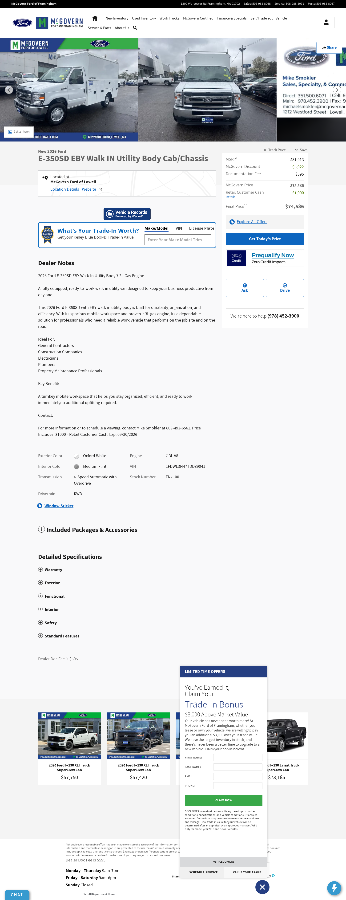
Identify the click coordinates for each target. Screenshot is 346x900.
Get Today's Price (265, 239)
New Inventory (117, 18)
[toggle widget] (334, 888)
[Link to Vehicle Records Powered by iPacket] (127, 214)
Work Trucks (169, 18)
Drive (285, 290)
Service (99, 28)
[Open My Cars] (325, 22)
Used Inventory (144, 18)
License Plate (201, 228)
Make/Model (157, 228)
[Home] (22, 22)
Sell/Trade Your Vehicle (268, 18)
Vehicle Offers (223, 862)
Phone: (190, 786)
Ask (244, 290)
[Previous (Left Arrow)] (9, 90)
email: (189, 776)
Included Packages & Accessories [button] (91, 530)
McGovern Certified (198, 18)
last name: (193, 767)
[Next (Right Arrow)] (337, 90)
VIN (179, 228)
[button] (127, 570)
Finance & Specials (232, 18)
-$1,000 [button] (297, 193)
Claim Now (223, 800)
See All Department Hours (99, 894)
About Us (122, 28)
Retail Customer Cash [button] (245, 194)
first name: (193, 757)
